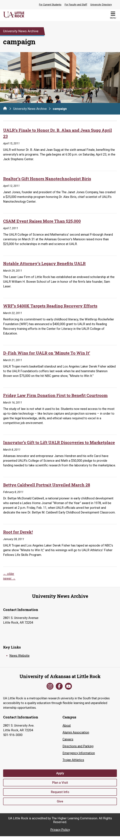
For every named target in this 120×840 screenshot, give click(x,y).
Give (60, 801)
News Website (19, 655)
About (66, 725)
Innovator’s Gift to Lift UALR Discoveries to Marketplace (59, 442)
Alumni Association (75, 732)
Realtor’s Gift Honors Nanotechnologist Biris (47, 178)
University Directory (101, 4)
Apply (60, 773)
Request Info (60, 792)
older (8, 574)
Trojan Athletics (73, 760)
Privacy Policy (60, 830)
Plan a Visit (60, 782)
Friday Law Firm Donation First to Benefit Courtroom (55, 395)
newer (9, 578)
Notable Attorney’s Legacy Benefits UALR (44, 263)
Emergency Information (78, 753)
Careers (67, 739)
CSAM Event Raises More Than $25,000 (42, 221)
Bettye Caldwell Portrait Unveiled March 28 (46, 485)
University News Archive (30, 109)
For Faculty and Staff (76, 4)
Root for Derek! (18, 532)
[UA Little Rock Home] (5, 108)
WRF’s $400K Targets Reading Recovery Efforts (50, 306)
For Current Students (50, 4)
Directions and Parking (77, 746)
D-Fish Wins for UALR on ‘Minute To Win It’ (46, 353)
